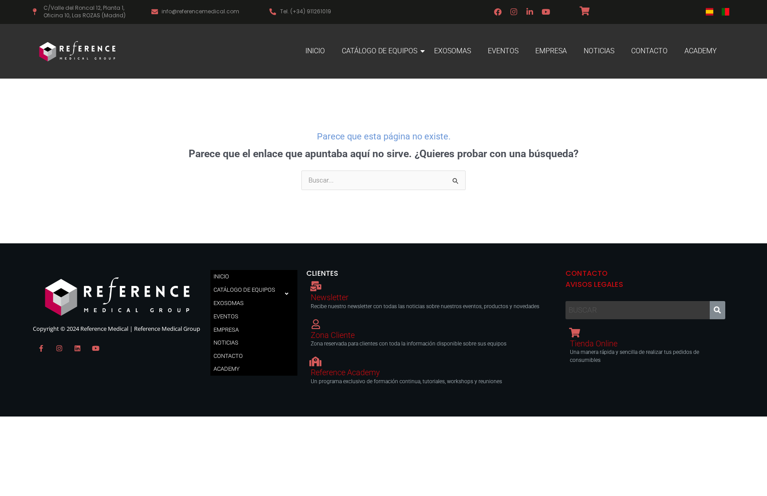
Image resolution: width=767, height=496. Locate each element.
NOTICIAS (599, 51)
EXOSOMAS (452, 51)
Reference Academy (345, 372)
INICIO (315, 51)
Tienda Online (593, 343)
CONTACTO (649, 51)
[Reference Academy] (315, 361)
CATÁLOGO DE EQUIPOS (379, 51)
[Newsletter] (315, 286)
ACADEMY (700, 51)
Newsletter (329, 297)
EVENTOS (503, 51)
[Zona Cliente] (315, 324)
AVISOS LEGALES (594, 284)
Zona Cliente (333, 335)
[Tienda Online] (575, 332)
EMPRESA (551, 51)
